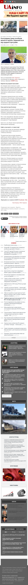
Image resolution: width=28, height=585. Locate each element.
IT (21, 569)
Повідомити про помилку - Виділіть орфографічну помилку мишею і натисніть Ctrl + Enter (13, 209)
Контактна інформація (10, 580)
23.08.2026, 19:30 (7, 452)
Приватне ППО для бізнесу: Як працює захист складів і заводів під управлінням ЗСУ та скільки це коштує (17, 354)
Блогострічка (14, 437)
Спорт (7, 570)
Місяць (14, 532)
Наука (10, 569)
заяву (16, 79)
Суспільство (19, 567)
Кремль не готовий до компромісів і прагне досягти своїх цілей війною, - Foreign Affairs (17, 361)
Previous (1, 27)
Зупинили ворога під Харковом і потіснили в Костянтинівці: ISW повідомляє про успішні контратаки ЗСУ (15, 258)
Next (26, 27)
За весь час (21, 532)
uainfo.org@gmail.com (19, 580)
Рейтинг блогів (10, 572)
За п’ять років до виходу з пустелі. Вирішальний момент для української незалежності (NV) (15, 451)
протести (6, 213)
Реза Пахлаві (15, 213)
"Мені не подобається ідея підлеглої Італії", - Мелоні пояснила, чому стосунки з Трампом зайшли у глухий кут (15, 294)
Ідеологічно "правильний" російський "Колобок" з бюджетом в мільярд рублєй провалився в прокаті (17, 518)
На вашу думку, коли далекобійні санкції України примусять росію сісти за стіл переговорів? (13, 371)
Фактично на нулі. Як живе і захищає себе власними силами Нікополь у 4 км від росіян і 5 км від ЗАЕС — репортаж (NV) (14, 455)
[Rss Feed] (5, 2)
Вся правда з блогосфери (6, 36)
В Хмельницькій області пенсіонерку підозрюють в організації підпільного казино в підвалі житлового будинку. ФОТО (14, 417)
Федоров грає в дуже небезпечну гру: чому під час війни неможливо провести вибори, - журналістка (17, 347)
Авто (20, 569)
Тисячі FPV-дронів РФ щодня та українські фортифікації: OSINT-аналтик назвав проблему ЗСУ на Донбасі (14, 253)
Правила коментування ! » (21, 241)
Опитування (14, 367)
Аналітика (14, 343)
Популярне (20, 529)
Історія (13, 569)
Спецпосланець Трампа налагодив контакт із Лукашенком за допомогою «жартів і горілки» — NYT (15, 314)
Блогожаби (14, 466)
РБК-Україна (15, 77)
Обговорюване (9, 529)
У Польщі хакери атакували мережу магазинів (12, 551)
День (6, 532)
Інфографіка (14, 485)
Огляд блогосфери (18, 570)
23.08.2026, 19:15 (7, 458)
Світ (3, 569)
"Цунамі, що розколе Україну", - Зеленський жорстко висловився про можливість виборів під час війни (15, 289)
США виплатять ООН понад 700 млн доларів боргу (13, 534)
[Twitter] (10, 2)
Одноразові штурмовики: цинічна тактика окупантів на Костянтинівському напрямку (16, 506)
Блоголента (4, 572)
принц (10, 213)
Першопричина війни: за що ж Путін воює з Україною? (17, 511)
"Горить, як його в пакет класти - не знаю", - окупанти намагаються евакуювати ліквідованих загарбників (14, 280)
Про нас (3, 580)
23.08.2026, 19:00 (7, 462)
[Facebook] (7, 2)
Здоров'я (4, 570)
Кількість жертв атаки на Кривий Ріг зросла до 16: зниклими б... (7, 30)
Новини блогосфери (17, 36)
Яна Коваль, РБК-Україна (19, 203)
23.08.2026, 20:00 (7, 443)
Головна (3, 567)
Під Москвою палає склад (10, 245)
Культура (7, 569)
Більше (14, 337)
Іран (2, 213)
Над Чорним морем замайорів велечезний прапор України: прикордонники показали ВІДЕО (14, 319)
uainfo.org (16, 577)
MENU (1, 1)
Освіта (17, 569)
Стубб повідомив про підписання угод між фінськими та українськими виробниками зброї (14, 267)
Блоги (14, 501)
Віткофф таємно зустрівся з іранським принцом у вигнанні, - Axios (23, 237)
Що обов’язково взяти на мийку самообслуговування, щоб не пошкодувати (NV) (15, 460)
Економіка (24, 567)
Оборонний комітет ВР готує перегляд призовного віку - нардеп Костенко (11, 432)
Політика (14, 567)
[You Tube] (12, 2)
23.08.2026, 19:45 (7, 448)
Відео (13, 570)
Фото (14, 401)
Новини (13, 243)
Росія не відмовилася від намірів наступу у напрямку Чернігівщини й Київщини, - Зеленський (14, 303)
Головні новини (9, 567)
